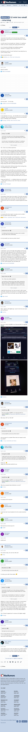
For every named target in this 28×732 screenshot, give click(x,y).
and (6, 71)
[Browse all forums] (23, 5)
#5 (26, 130)
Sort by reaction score (19, 22)
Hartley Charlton (4, 704)
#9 (26, 248)
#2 (26, 67)
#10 (26, 273)
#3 (26, 99)
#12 (26, 322)
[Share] (25, 36)
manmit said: (4, 628)
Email (2, 693)
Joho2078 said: (5, 410)
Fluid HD (4, 722)
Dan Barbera (3, 708)
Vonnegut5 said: (5, 453)
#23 (26, 584)
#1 (26, 35)
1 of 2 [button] (10, 27)
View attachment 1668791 (14, 414)
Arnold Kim (3, 691)
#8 (26, 227)
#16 (26, 474)
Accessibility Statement (11, 720)
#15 (26, 450)
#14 (26, 428)
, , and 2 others (11, 120)
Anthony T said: (5, 133)
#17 (26, 497)
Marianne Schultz (17, 704)
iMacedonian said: (5, 567)
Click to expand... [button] (14, 145)
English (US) (24, 721)
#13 (26, 407)
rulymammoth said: (5, 431)
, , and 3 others (9, 440)
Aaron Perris (16, 713)
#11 (26, 306)
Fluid (1, 722)
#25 (26, 646)
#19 (26, 523)
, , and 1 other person (11, 57)
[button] (1, 2)
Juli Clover (3, 695)
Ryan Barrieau (16, 708)
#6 (26, 194)
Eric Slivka (16, 691)
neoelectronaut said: (6, 230)
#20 (26, 537)
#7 (26, 211)
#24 (26, 625)
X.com (4, 693)
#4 (26, 113)
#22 (26, 564)
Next (14, 27)
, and (9, 103)
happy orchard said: (6, 276)
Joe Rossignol (16, 695)
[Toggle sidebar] (26, 5)
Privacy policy (3, 720)
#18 (26, 509)
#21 (26, 550)
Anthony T (4, 22)
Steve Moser (3, 713)
